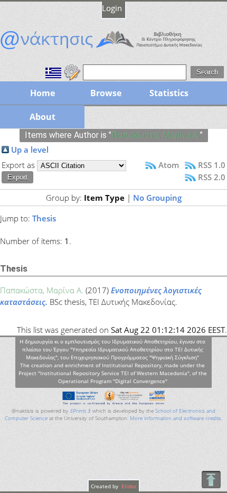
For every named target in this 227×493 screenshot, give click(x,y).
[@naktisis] (113, 49)
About (42, 117)
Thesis (44, 218)
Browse (105, 93)
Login (112, 8)
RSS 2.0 (211, 177)
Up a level (30, 149)
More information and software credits (175, 418)
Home (42, 93)
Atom (168, 165)
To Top (210, 479)
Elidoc (128, 486)
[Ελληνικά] (53, 71)
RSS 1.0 (211, 165)
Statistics (168, 93)
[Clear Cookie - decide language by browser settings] (72, 71)
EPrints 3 (80, 410)
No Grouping (157, 197)
